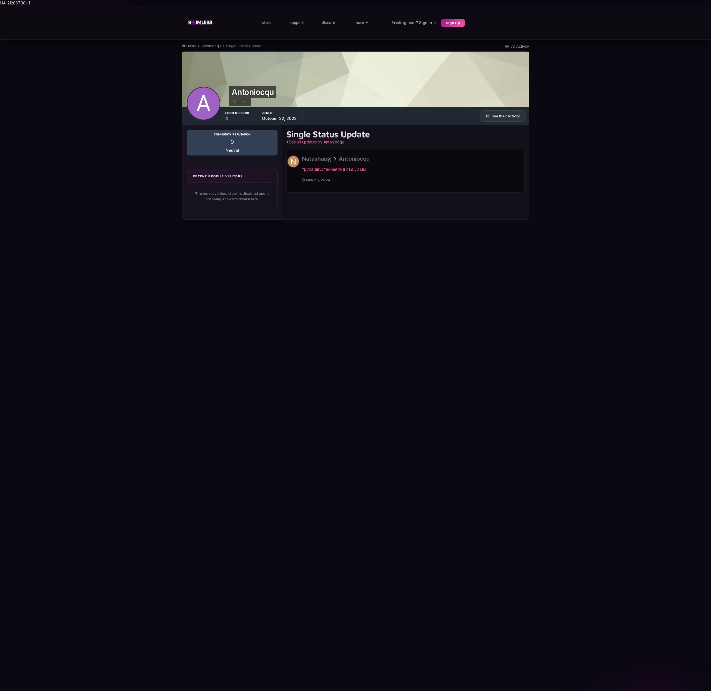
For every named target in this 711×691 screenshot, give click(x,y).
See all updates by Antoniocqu (316, 142)
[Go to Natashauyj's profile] (293, 161)
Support (297, 22)
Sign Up (453, 23)
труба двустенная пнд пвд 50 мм (334, 169)
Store (267, 22)
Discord (328, 22)
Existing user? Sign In (413, 22)
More (359, 22)
